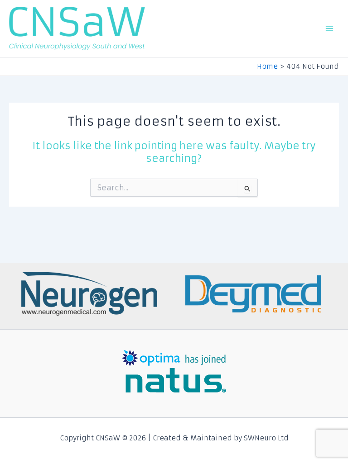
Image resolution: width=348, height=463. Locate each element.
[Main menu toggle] (329, 28)
